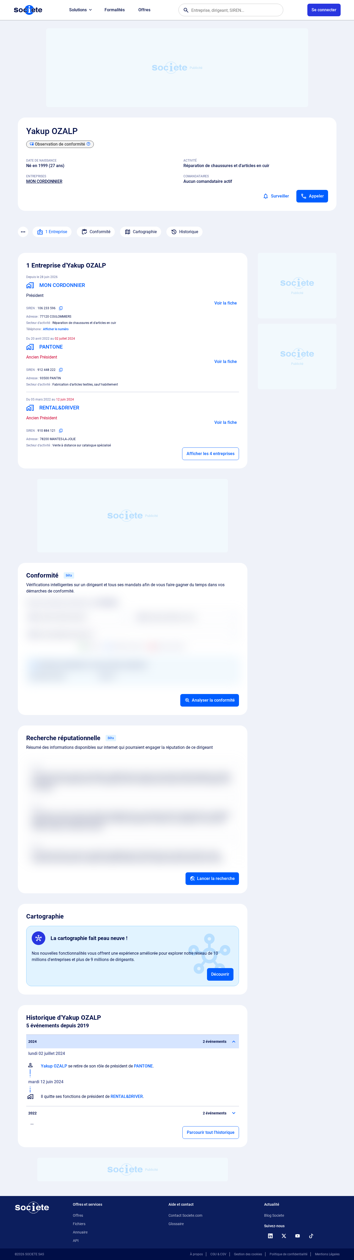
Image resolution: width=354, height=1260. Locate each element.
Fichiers (79, 1224)
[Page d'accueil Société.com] (28, 10)
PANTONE (143, 1066)
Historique (188, 231)
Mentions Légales (327, 1254)
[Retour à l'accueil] (32, 1207)
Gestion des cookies (248, 1254)
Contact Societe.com (185, 1215)
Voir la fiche (225, 303)
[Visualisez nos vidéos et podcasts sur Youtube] (297, 1236)
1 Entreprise (56, 231)
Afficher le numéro (56, 329)
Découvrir (220, 974)
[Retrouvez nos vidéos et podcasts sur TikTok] (311, 1236)
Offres (144, 9)
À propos (196, 1254)
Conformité (100, 231)
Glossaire (176, 1224)
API (76, 1240)
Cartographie (145, 231)
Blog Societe (274, 1215)
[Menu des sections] (23, 232)
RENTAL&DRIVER (127, 1096)
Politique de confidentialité (288, 1254)
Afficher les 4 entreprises (211, 453)
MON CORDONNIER (44, 181)
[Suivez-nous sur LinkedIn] (270, 1236)
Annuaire (80, 1232)
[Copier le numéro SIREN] (61, 308)
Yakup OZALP (54, 1066)
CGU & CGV (218, 1254)
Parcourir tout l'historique (211, 1132)
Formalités (115, 9)
